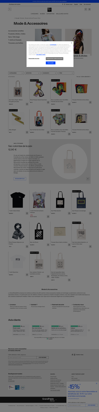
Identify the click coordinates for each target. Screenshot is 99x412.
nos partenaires (53, 44)
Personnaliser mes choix (34, 58)
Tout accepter (51, 62)
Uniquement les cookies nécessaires (55, 58)
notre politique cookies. (41, 54)
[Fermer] (71, 43)
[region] (50, 54)
